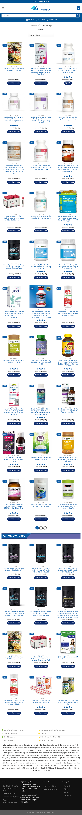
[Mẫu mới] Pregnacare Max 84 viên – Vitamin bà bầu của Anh (68, 658)
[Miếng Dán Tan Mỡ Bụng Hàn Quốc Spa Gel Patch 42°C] (41, 685)
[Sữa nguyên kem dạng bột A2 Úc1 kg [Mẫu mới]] (41, 442)
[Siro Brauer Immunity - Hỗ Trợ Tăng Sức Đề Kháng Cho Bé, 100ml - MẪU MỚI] (68, 394)
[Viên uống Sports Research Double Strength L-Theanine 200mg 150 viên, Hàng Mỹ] (41, 553)
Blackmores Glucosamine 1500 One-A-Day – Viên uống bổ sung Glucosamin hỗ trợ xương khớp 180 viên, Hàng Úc (68, 168)
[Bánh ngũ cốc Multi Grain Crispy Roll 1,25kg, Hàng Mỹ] (14, 53)
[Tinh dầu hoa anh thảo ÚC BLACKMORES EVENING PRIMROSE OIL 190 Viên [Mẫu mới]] (14, 489)
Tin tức (66, 789)
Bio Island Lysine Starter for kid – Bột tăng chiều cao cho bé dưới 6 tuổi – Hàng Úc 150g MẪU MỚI (41, 120)
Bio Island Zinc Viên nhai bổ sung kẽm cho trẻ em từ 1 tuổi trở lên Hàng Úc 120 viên (41, 167)
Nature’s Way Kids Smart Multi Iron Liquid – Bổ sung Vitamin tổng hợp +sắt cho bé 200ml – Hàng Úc (14, 411)
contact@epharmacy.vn (15, 797)
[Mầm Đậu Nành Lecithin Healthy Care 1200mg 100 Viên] (14, 345)
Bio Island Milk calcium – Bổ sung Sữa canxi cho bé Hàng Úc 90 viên (68, 119)
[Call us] (43, 1)
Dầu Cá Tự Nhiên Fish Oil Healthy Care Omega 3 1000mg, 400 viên (41, 266)
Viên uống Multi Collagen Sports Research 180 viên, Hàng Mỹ (14, 569)
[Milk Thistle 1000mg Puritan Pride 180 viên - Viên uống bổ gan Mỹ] (41, 345)
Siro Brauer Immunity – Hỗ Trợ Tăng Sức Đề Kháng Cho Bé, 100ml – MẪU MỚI (68, 411)
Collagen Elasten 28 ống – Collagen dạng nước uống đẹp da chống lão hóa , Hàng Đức (14, 218)
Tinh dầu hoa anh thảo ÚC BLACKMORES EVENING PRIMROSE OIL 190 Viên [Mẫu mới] (14, 507)
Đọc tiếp (68, 83)
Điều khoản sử (49, 789)
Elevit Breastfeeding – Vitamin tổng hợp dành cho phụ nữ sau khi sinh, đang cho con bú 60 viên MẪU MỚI (14, 314)
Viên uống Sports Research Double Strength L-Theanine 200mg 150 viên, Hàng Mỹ (41, 570)
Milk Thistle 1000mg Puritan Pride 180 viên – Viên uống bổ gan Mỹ (41, 362)
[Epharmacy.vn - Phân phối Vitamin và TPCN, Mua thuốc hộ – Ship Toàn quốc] (41, 8)
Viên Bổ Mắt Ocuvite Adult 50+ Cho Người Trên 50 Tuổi (41, 505)
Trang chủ (35, 26)
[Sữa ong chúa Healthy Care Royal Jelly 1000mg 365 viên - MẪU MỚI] (68, 442)
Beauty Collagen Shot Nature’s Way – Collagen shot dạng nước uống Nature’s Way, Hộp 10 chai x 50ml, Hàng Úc (41, 71)
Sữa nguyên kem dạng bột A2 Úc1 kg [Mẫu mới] (41, 458)
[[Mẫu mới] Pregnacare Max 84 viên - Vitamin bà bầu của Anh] (68, 642)
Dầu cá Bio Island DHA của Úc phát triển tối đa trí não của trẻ (41, 217)
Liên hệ (66, 792)
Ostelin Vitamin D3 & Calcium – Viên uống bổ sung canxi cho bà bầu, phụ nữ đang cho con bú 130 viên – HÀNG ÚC (41, 411)
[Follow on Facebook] (33, 1)
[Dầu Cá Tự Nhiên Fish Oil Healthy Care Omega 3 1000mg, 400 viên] (41, 250)
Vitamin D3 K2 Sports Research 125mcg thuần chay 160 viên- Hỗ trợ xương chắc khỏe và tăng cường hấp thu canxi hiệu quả (68, 614)
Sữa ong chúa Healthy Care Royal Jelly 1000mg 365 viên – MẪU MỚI (68, 459)
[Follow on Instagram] (35, 1)
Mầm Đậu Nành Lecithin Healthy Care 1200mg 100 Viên (14, 361)
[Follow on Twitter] (39, 1)
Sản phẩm (67, 786)
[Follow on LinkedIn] (46, 1)
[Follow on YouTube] (48, 1)
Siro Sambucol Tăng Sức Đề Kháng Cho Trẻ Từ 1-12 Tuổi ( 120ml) (14, 459)
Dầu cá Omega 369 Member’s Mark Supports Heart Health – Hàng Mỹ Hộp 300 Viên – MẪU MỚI (68, 219)
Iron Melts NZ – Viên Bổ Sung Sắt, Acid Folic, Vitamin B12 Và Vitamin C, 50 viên (68, 313)
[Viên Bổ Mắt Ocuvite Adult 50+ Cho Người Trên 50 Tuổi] (41, 489)
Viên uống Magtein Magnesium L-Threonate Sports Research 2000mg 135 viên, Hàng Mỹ (14, 613)
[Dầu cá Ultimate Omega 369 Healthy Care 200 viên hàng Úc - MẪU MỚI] (68, 250)
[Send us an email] (41, 1)
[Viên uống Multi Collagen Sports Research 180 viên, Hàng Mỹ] (14, 553)
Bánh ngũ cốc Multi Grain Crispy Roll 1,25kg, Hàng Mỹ (14, 69)
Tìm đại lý (67, 795)
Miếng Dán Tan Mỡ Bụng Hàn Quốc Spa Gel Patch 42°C (41, 701)
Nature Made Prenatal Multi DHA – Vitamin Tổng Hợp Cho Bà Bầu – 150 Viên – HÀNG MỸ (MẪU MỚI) (68, 363)
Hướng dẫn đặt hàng (50, 786)
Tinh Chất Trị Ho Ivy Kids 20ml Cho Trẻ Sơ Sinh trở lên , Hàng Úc (68, 702)
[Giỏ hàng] (78, 8)
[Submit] (78, 15)
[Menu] (3, 8)
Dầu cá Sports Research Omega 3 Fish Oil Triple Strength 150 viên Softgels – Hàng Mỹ (14, 266)
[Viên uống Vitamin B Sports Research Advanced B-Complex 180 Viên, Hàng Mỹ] (68, 553)
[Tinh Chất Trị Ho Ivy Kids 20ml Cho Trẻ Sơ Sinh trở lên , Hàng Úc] (68, 685)
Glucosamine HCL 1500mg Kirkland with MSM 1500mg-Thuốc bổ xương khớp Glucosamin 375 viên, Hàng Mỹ (41, 314)
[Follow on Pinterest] (44, 1)
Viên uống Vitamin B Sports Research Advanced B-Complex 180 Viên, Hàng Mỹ (68, 570)
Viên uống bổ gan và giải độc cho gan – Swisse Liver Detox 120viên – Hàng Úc (68, 506)
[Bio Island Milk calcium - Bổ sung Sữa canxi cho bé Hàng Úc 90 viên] (68, 102)
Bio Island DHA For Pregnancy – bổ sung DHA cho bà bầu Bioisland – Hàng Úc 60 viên (14, 119)
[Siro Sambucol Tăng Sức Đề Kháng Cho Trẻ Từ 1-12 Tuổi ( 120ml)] (14, 442)
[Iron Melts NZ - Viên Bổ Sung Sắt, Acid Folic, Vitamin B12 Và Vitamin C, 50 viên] (68, 296)
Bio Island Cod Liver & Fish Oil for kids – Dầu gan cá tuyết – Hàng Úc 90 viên (68, 70)
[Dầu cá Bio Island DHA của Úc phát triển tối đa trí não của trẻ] (41, 201)
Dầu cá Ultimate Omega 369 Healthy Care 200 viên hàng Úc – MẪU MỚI (68, 266)
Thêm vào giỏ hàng (14, 83)
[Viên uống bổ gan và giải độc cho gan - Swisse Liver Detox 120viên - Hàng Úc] (68, 489)
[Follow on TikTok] (37, 1)
